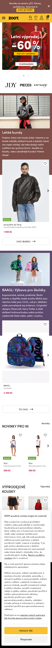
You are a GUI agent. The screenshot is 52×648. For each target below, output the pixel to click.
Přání (35, 19)
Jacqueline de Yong (12, 224)
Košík (47, 17)
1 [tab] (23, 75)
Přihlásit (41, 19)
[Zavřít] (48, 6)
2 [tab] (28, 75)
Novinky (46, 423)
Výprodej (45, 486)
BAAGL (7, 385)
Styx (6, 463)
